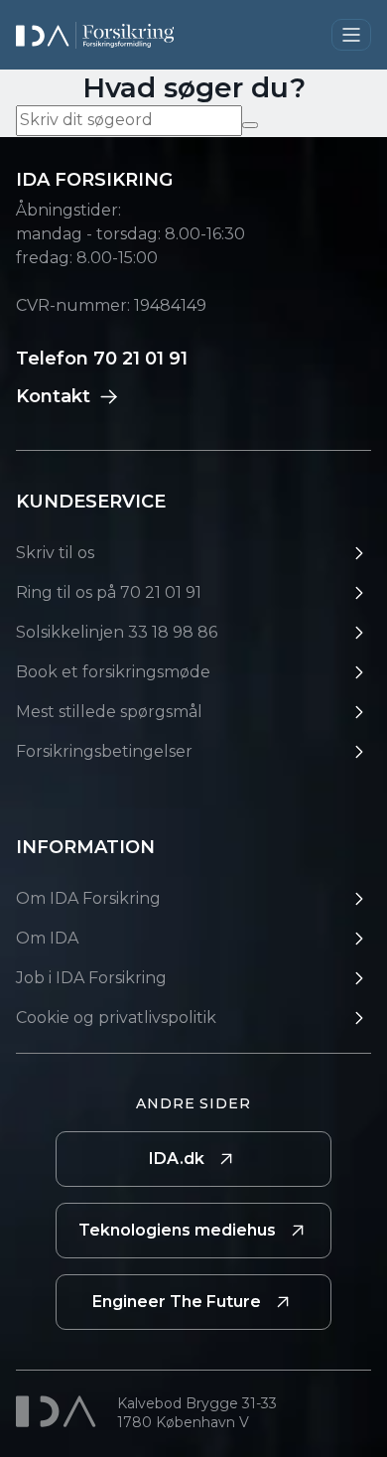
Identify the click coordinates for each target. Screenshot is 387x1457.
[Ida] (58, 1411)
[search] (250, 125)
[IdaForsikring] (95, 35)
